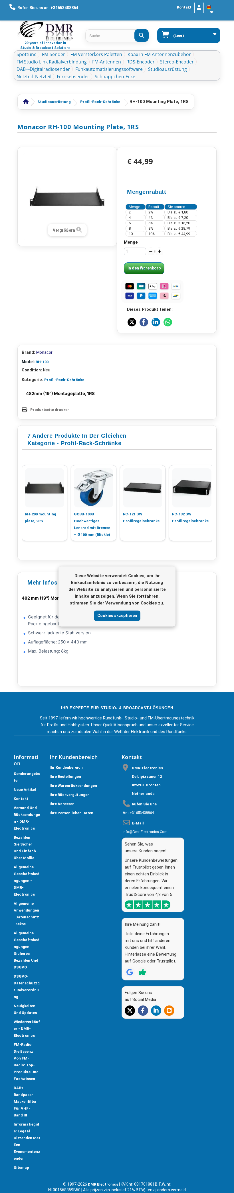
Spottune (27, 54)
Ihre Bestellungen (65, 776)
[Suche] (141, 35)
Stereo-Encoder (177, 62)
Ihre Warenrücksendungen (73, 785)
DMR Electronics (103, 1184)
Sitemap (21, 1167)
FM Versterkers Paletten (96, 54)
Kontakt (184, 7)
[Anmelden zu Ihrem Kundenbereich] (199, 8)
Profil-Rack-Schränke (100, 102)
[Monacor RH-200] (44, 487)
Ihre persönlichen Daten (71, 813)
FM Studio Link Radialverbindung (52, 62)
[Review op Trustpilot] (142, 972)
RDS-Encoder (140, 62)
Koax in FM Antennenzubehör (159, 54)
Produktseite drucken (50, 410)
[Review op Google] (130, 972)
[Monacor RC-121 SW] (142, 487)
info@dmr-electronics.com (145, 832)
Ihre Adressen (62, 804)
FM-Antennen (106, 62)
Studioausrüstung (167, 69)
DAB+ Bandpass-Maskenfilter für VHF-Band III (25, 1101)
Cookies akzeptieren (117, 615)
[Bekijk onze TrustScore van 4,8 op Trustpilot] (147, 904)
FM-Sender (53, 54)
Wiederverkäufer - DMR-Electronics (27, 1029)
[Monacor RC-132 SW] (191, 487)
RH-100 (42, 362)
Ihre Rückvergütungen (70, 795)
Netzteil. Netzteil (34, 76)
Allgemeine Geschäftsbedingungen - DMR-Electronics (27, 880)
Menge (131, 242)
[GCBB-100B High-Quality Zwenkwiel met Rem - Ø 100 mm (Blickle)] (93, 487)
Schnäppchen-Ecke (115, 76)
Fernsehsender (73, 76)
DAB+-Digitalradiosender (43, 69)
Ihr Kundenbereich (66, 767)
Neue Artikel (25, 789)
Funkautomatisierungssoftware (109, 69)
